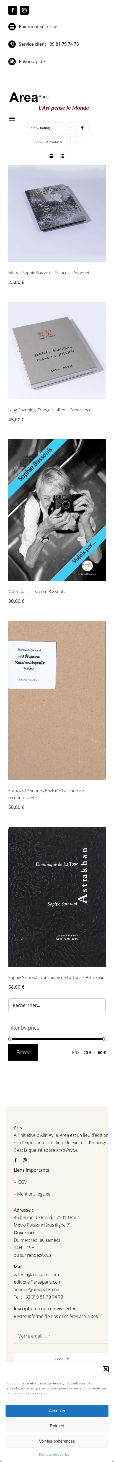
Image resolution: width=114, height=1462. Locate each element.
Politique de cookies (54, 1454)
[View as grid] (51, 156)
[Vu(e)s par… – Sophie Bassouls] (57, 510)
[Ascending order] (82, 128)
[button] (105, 1369)
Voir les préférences (57, 1441)
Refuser (57, 1425)
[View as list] (62, 156)
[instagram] (24, 10)
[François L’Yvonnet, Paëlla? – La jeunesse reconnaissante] (57, 700)
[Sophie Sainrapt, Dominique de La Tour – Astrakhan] (57, 897)
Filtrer (23, 1052)
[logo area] (49, 92)
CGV (23, 1182)
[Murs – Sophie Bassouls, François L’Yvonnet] (57, 213)
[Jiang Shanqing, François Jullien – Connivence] (57, 350)
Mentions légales (33, 1194)
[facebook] (12, 10)
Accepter (57, 1410)
